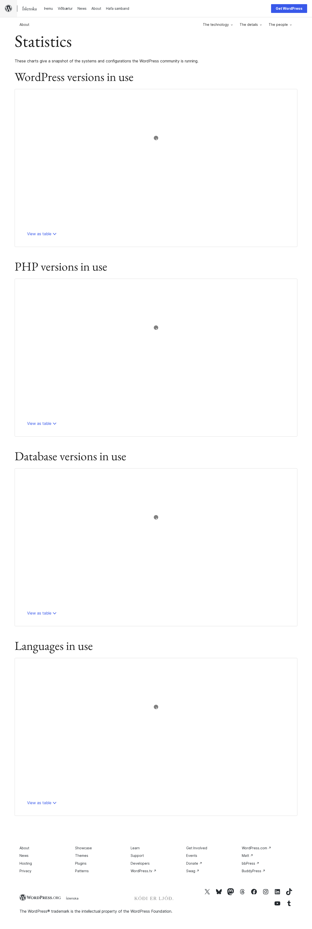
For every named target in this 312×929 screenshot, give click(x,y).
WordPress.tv (143, 871)
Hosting (26, 863)
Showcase (83, 848)
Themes (81, 855)
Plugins (81, 863)
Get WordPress (289, 8)
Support (137, 855)
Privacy (25, 871)
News (24, 855)
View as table (39, 233)
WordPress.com (256, 848)
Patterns (82, 871)
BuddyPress (253, 871)
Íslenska (72, 898)
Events (191, 855)
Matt (247, 855)
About (24, 24)
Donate (194, 863)
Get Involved (196, 848)
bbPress (250, 863)
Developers (140, 863)
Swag (192, 871)
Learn (135, 848)
